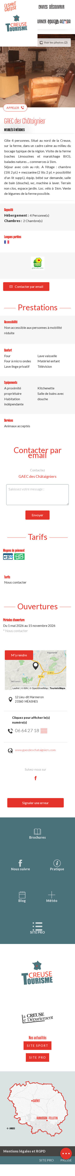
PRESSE (66, 1160)
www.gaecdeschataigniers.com (35, 750)
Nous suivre (20, 869)
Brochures (37, 837)
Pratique (57, 869)
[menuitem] (39, 7)
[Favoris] (50, 22)
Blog (22, 901)
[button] (57, 22)
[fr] (65, 22)
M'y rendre (19, 655)
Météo (51, 901)
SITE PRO (37, 932)
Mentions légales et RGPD (24, 1151)
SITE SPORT (37, 1045)
